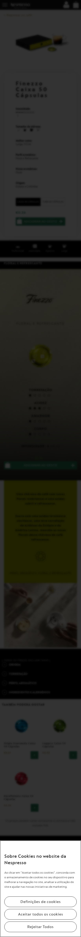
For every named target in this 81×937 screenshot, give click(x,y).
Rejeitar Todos (40, 926)
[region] (40, 888)
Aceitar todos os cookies (40, 914)
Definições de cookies (40, 901)
